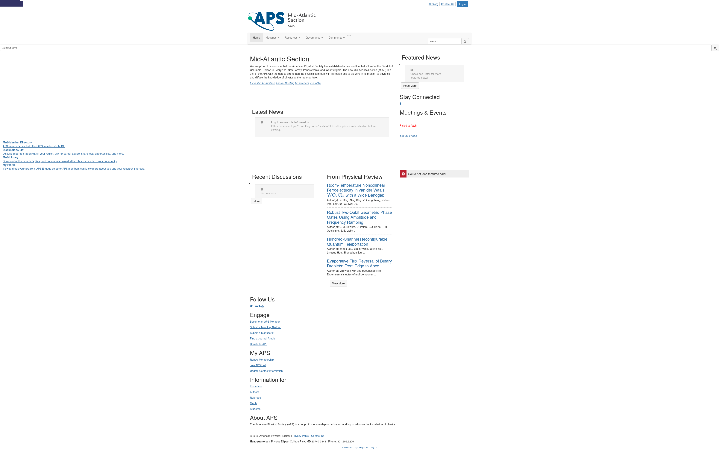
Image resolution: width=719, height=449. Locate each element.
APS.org (433, 4)
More (257, 201)
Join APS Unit (258, 365)
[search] (465, 41)
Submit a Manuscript (262, 333)
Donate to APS (258, 344)
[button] (272, 37)
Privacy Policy (301, 436)
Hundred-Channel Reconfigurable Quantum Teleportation (357, 241)
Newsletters (302, 83)
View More (338, 283)
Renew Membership (262, 359)
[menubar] (442, 3)
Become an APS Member (265, 321)
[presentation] (336, 195)
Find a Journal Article (262, 338)
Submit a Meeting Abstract (265, 327)
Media (253, 403)
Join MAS (315, 83)
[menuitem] (434, 3)
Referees (255, 397)
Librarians (256, 386)
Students (255, 409)
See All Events (408, 135)
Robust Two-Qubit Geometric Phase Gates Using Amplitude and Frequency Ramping (359, 217)
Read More (410, 85)
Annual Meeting (285, 83)
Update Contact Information (266, 371)
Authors (254, 392)
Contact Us (447, 4)
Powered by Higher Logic (359, 447)
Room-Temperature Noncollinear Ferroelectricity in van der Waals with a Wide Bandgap (356, 190)
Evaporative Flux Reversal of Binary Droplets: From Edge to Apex (359, 263)
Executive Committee (262, 83)
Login (462, 4)
